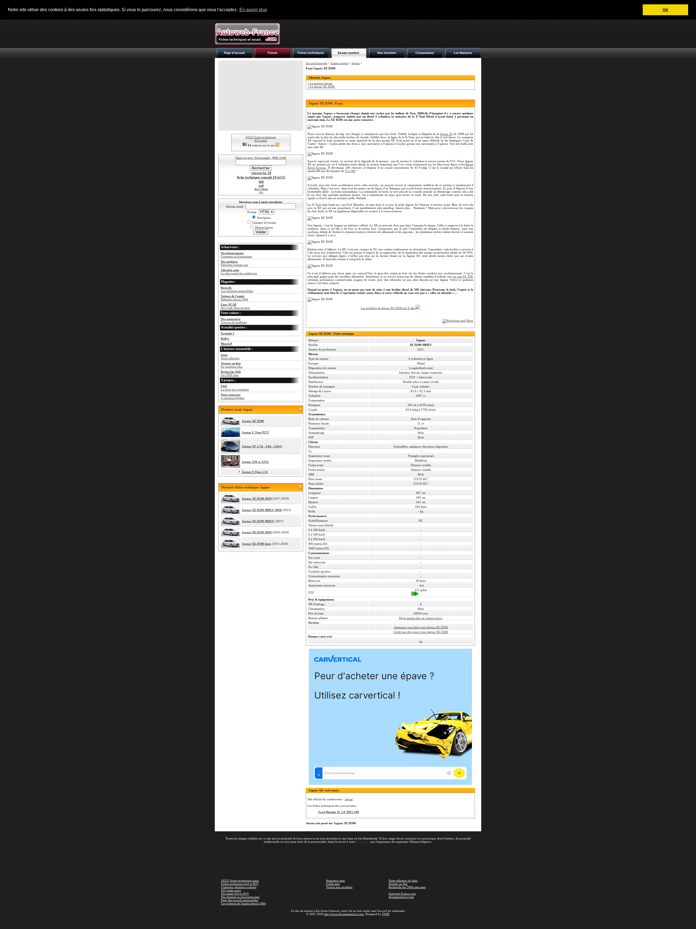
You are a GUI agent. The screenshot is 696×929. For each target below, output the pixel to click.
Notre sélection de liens (403, 880)
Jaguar (356, 63)
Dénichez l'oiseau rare (234, 263)
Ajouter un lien (398, 883)
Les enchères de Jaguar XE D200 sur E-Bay (388, 308)
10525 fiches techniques (261, 137)
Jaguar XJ (446, 134)
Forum (272, 52)
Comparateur (424, 52)
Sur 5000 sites (231, 373)
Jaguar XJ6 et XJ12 (255, 461)
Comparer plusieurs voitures (238, 887)
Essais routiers (348, 52)
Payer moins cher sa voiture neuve (420, 618)
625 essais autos (231, 890)
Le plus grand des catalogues (239, 271)
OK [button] (665, 10)
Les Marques (463, 52)
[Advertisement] (382, 33)
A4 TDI (467, 276)
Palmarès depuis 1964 (234, 297)
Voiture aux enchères (339, 887)
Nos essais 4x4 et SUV (235, 893)
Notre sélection (230, 356)
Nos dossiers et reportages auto (240, 897)
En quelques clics (232, 365)
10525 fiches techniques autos (240, 880)
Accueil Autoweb (316, 63)
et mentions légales (232, 396)
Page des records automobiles (239, 900)
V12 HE (350, 171)
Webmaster (363, 841)
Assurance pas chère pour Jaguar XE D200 (421, 627)
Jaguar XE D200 (253, 421)
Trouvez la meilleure (234, 320)
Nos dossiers (386, 52)
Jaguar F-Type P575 (255, 432)
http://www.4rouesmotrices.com (344, 914)
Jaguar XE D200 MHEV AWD (262, 510)
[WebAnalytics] (348, 922)
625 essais (260, 140)
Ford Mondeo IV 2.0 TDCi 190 (338, 812)
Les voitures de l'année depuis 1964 (243, 903)
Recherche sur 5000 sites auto (407, 887)
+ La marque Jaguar (320, 83)
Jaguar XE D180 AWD (257, 532)
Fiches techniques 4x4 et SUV (240, 883)
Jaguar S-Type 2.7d (255, 471)
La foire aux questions (235, 387)
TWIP (385, 914)
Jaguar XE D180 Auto (256, 543)
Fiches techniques (310, 52)
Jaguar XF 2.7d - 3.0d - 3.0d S (262, 446)
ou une (457, 276)
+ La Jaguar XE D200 (321, 86)
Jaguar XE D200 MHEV (258, 521)
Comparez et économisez (236, 254)
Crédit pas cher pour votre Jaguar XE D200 (420, 631)
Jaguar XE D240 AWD (257, 498)
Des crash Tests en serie (235, 306)
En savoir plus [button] (253, 9)
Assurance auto (335, 880)
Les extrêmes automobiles (237, 289)
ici (420, 641)
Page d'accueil (234, 52)
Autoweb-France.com (402, 893)
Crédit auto (333, 883)
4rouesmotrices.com (401, 897)
